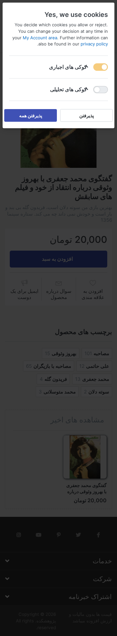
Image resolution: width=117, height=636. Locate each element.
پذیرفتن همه (30, 115)
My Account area (40, 37)
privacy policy (94, 43)
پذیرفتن (86, 115)
